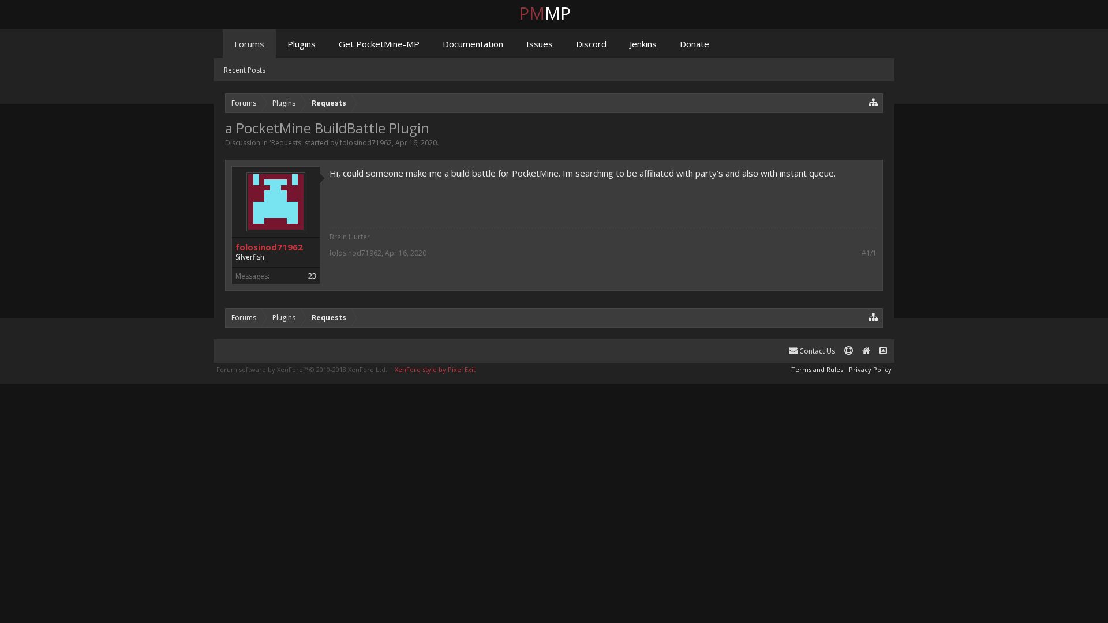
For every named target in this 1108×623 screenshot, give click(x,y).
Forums (249, 44)
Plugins (301, 44)
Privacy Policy (870, 369)
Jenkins (643, 44)
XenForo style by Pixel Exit (435, 369)
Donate (694, 44)
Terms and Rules (817, 369)
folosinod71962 (366, 143)
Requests (286, 143)
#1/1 (869, 253)
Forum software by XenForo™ (301, 369)
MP (554, 13)
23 (312, 276)
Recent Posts (244, 70)
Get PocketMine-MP (379, 44)
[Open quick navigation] (873, 101)
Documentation (473, 44)
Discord (591, 44)
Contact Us (816, 351)
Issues (539, 44)
